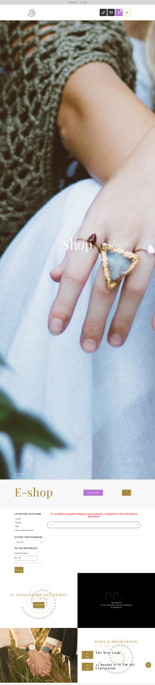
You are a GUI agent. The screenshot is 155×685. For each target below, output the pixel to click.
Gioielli (18, 519)
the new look (108, 653)
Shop (22, 474)
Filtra (19, 570)
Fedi (17, 526)
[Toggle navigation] (126, 12)
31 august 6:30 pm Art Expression (115, 666)
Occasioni (93, 492)
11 (87, 655)
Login (84, 2)
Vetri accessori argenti (24, 530)
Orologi (18, 523)
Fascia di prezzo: (21, 553)
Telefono (38, 604)
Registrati (73, 2)
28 (87, 666)
